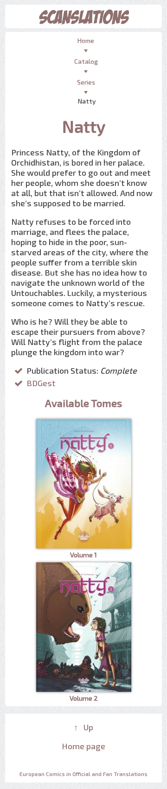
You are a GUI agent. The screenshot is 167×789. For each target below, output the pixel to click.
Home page (83, 746)
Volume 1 (83, 555)
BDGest (41, 383)
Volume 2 (84, 698)
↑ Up (83, 727)
